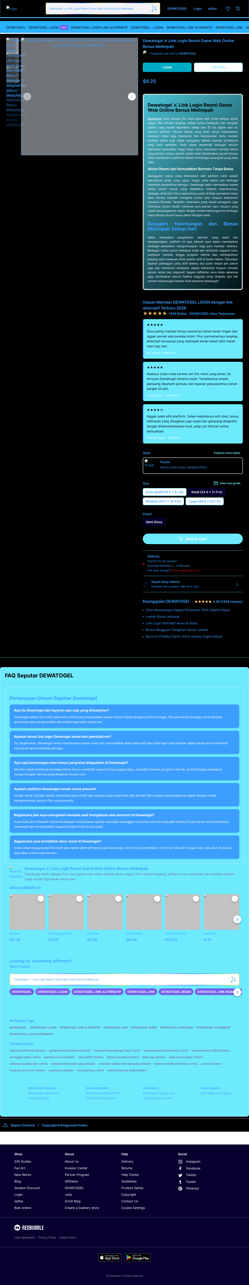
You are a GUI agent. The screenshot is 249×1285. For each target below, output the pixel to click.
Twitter (191, 1175)
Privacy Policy (47, 1237)
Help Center (130, 1175)
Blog (17, 1181)
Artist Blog (73, 1201)
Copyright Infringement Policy (65, 1125)
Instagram (193, 1161)
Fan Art (19, 1168)
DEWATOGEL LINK (229, 27)
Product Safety (132, 1188)
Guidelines (129, 1181)
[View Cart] (238, 8)
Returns (126, 1168)
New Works (22, 1175)
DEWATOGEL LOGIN (48, 27)
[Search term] (154, 8)
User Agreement (24, 1237)
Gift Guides (22, 1161)
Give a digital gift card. (185, 570)
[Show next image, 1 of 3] (132, 96)
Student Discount (27, 1188)
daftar (18, 1201)
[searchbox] (124, 979)
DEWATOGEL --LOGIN (147, 27)
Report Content (23, 1125)
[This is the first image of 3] (27, 96)
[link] (22, 991)
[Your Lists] (227, 8)
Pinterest (192, 1188)
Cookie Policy (67, 1237)
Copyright (128, 1194)
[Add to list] (41, 899)
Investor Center (76, 1168)
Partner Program (77, 1175)
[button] (12, 44)
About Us (72, 1161)
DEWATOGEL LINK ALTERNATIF (190, 27)
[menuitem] (15, 27)
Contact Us (129, 1201)
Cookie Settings (133, 1207)
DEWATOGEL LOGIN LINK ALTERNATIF (99, 27)
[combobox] (103, 8)
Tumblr (191, 1182)
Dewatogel (154, 118)
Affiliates (71, 1181)
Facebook (193, 1168)
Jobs (68, 1194)
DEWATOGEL (15, 27)
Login (18, 1194)
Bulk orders (22, 1208)
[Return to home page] (23, 8)
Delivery (127, 1161)
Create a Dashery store (82, 1208)
